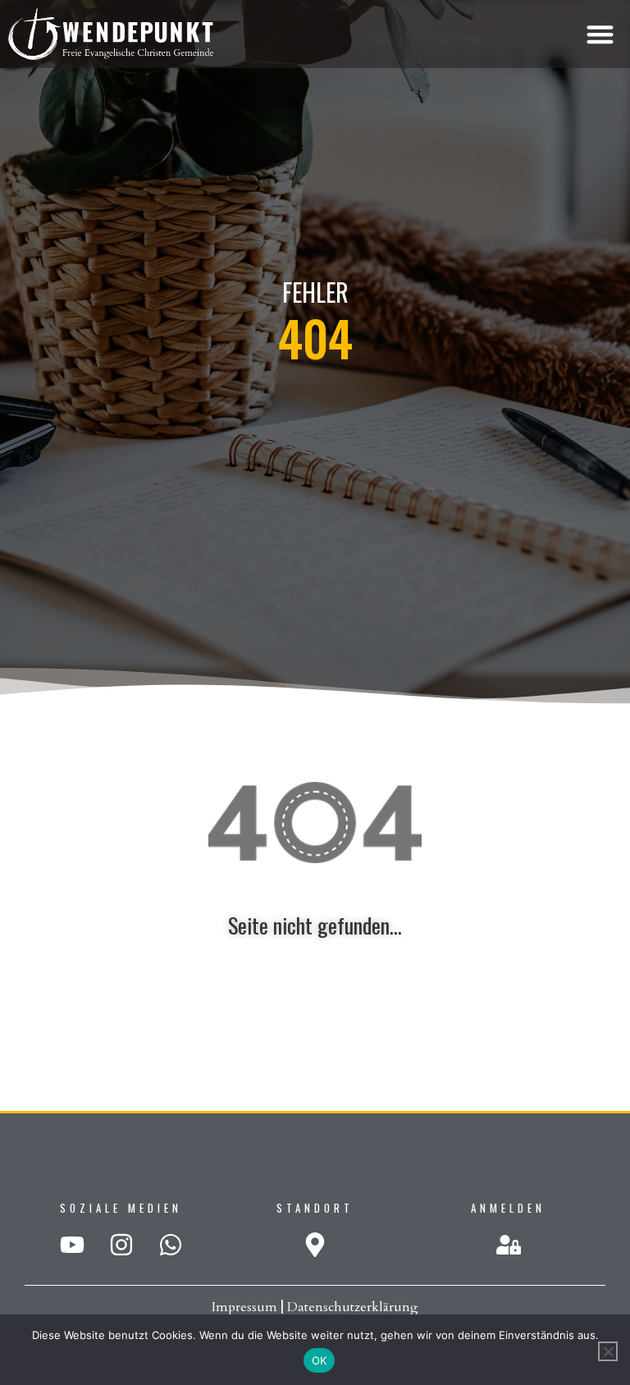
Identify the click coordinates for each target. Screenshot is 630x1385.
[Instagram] (121, 1244)
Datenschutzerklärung (352, 1307)
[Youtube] (72, 1244)
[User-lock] (508, 1244)
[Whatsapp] (170, 1244)
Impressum (244, 1307)
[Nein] (608, 1351)
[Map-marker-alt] (315, 1244)
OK (319, 1360)
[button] (600, 34)
